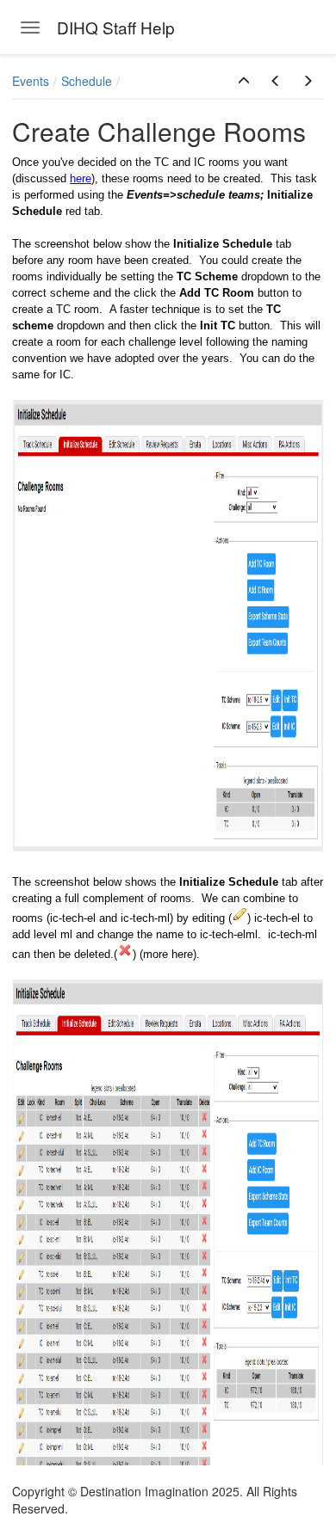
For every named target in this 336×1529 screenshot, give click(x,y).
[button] (243, 81)
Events (30, 80)
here (80, 178)
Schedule (86, 80)
